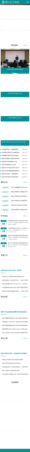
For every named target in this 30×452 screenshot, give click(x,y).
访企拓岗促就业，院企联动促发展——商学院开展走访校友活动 (15, 367)
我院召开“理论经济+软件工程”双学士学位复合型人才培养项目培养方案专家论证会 (11, 167)
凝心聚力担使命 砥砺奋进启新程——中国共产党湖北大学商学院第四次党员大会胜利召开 (15, 291)
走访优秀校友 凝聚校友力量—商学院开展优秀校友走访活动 (15, 374)
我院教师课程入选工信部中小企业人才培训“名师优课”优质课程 (15, 329)
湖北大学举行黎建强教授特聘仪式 (10, 170)
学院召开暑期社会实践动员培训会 (10, 158)
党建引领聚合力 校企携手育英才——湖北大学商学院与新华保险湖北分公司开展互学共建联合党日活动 (15, 280)
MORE (25, 45)
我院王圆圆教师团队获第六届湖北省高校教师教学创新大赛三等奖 (15, 325)
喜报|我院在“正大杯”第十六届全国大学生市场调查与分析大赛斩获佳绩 (15, 321)
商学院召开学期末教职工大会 (9, 161)
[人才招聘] (15, 423)
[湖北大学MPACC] (15, 438)
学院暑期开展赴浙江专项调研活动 (10, 152)
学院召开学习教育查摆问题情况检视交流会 (13, 276)
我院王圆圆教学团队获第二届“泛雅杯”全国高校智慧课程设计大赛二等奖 (15, 318)
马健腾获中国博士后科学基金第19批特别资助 (11, 155)
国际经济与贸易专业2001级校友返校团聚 (12, 359)
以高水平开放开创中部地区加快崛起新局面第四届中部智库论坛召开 (11, 176)
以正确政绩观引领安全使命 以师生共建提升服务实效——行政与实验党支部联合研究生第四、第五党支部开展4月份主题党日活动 (15, 287)
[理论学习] (15, 408)
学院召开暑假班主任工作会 (9, 164)
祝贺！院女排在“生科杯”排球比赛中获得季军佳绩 (15, 332)
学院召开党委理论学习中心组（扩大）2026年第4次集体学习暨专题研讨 (15, 283)
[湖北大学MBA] (15, 393)
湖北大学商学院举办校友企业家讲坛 (11, 363)
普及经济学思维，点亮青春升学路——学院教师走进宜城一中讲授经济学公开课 (11, 173)
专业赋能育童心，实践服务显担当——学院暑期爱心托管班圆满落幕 (11, 149)
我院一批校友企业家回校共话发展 (11, 370)
